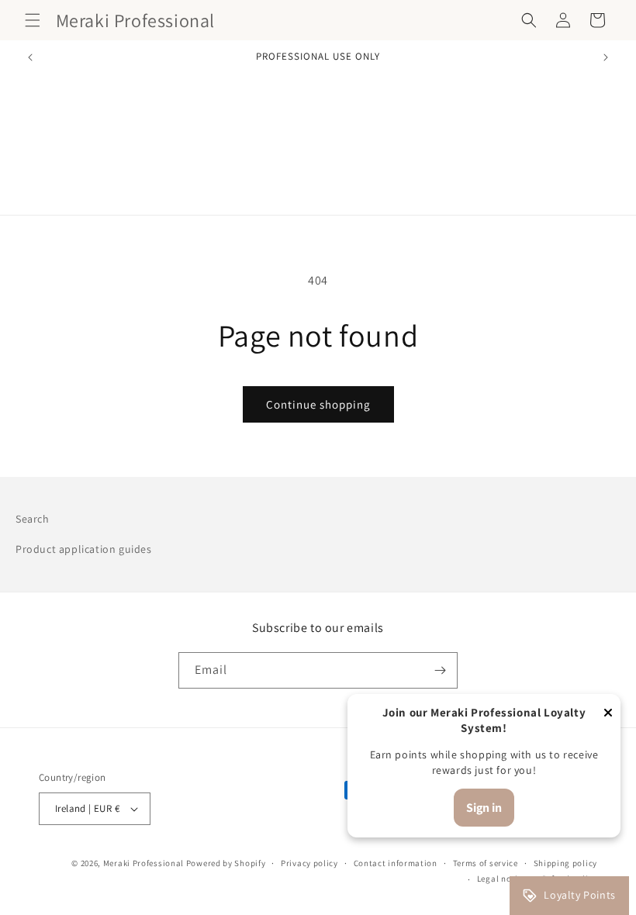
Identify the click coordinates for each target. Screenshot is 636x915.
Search (33, 519)
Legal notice (502, 878)
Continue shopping (318, 404)
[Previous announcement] (30, 57)
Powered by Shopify (226, 863)
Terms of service (485, 863)
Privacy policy (309, 863)
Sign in (484, 807)
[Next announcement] (606, 57)
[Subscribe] (440, 670)
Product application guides (84, 549)
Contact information (395, 863)
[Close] (608, 714)
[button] (33, 20)
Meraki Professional (144, 863)
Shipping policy (566, 863)
